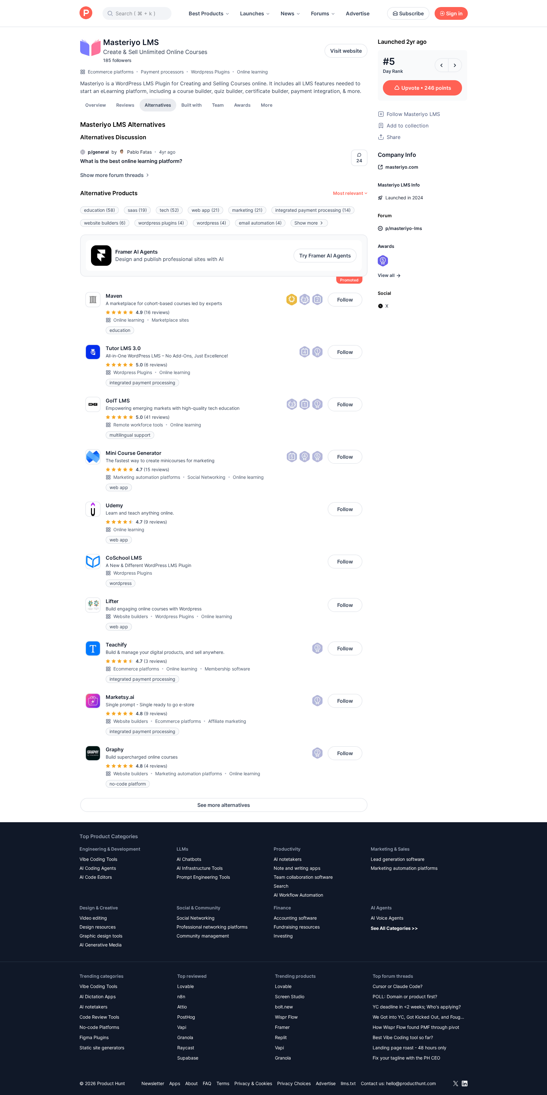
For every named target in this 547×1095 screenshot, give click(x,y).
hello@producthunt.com (411, 1083)
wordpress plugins (161, 223)
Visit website (346, 51)
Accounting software (295, 918)
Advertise (357, 13)
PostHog (186, 1017)
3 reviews (155, 661)
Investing (283, 935)
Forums (320, 13)
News (287, 13)
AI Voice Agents (387, 918)
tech (169, 210)
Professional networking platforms (212, 927)
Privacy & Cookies (253, 1083)
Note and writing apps (297, 868)
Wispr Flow (286, 1017)
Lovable (185, 986)
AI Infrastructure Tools (200, 868)
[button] (266, 105)
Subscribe (411, 13)
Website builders (130, 616)
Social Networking (206, 477)
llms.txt (348, 1083)
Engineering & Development (110, 849)
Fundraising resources (297, 927)
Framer (282, 1027)
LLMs (182, 849)
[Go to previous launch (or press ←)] (441, 65)
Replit (281, 1037)
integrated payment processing (313, 210)
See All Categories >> (394, 928)
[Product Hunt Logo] (86, 13)
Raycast (185, 1047)
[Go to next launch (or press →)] (455, 65)
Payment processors (162, 71)
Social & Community (198, 907)
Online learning (252, 71)
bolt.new (284, 1006)
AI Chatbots (189, 859)
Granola (185, 1037)
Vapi (181, 1027)
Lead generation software (397, 859)
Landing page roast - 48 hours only (409, 1047)
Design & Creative (99, 907)
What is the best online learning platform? (131, 161)
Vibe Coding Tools (98, 859)
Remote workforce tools (138, 424)
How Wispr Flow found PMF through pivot (416, 1027)
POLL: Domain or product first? (405, 996)
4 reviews (156, 766)
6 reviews (156, 364)
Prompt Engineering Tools (203, 877)
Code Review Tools (99, 1017)
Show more (306, 223)
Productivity (287, 849)
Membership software (227, 668)
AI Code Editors (96, 877)
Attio (182, 1006)
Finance (282, 907)
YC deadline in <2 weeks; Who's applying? (417, 1006)
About (191, 1083)
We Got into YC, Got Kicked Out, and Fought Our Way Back (419, 1017)
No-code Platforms (99, 1027)
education (99, 210)
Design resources (98, 927)
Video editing (93, 918)
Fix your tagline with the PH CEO (406, 1058)
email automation (260, 223)
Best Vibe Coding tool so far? (403, 1037)
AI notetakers (287, 859)
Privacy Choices (294, 1083)
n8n (181, 996)
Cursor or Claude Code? (397, 986)
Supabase (187, 1058)
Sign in (454, 13)
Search (281, 886)
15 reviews (156, 469)
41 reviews (157, 417)
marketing (247, 210)
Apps (174, 1083)
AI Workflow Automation (298, 895)
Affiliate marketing (227, 721)
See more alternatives (223, 805)
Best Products (206, 13)
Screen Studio (289, 996)
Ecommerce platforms (110, 71)
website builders (104, 223)
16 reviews (157, 312)
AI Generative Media (101, 944)
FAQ (207, 1083)
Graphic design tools (101, 935)
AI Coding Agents (98, 868)
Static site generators (102, 1047)
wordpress (211, 223)
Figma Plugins (94, 1037)
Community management (203, 935)
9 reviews (155, 522)
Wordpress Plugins (210, 71)
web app (205, 210)
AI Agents (381, 907)
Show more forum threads (112, 175)
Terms (223, 1083)
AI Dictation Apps (98, 996)
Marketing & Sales (390, 849)
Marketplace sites (170, 320)
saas (137, 210)
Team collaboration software (303, 877)
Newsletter (152, 1083)
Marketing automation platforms (146, 477)
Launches (252, 13)
